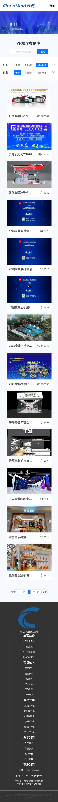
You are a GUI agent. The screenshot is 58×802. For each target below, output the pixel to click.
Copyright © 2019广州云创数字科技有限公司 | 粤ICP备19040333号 (29, 796)
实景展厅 (28, 72)
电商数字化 (29, 726)
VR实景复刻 (29, 651)
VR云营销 (29, 731)
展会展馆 (42, 65)
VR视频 (29, 689)
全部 (17, 65)
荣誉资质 (29, 748)
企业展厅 (28, 65)
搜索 (43, 51)
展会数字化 (29, 710)
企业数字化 (29, 705)
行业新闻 (29, 758)
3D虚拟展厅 (29, 646)
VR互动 (29, 683)
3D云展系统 (29, 641)
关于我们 (29, 743)
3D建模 (29, 678)
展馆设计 (29, 673)
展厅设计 (29, 668)
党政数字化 (29, 721)
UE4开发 (29, 694)
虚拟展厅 (42, 72)
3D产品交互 (29, 656)
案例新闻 (29, 753)
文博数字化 (29, 716)
